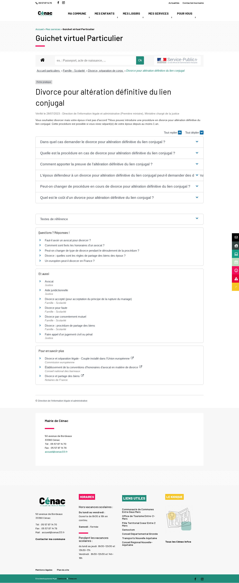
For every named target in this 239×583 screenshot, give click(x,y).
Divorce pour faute (56, 307)
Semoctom (128, 529)
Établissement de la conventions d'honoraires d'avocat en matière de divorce (92, 367)
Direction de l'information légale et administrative (62, 401)
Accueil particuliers (48, 70)
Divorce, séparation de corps (106, 70)
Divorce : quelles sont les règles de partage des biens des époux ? (85, 255)
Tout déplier (192, 132)
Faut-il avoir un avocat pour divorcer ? (68, 240)
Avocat (49, 281)
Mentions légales (43, 569)
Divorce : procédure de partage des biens (70, 325)
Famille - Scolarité (74, 70)
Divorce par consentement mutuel (65, 316)
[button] (119, 142)
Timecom (72, 578)
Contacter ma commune (50, 539)
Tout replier (171, 132)
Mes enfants (104, 13)
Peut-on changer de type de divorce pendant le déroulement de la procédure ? (92, 250)
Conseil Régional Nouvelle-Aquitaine (137, 543)
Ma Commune (77, 13)
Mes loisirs (131, 13)
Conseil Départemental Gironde (140, 533)
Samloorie (61, 578)
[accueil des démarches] (42, 59)
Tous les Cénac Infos (178, 541)
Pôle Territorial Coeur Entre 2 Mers (139, 524)
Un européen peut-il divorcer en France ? (69, 260)
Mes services (158, 13)
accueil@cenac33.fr (56, 451)
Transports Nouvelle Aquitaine (139, 538)
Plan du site (63, 569)
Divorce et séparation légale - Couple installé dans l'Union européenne (87, 358)
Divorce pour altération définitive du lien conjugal (155, 70)
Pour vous (184, 13)
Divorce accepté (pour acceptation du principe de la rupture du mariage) (88, 299)
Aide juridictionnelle (56, 290)
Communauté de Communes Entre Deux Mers (138, 510)
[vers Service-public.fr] (177, 60)
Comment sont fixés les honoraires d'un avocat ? (74, 245)
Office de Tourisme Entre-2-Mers (138, 517)
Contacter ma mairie (193, 3)
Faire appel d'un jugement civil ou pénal (68, 334)
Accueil (39, 29)
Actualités (174, 3)
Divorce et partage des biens (62, 376)
